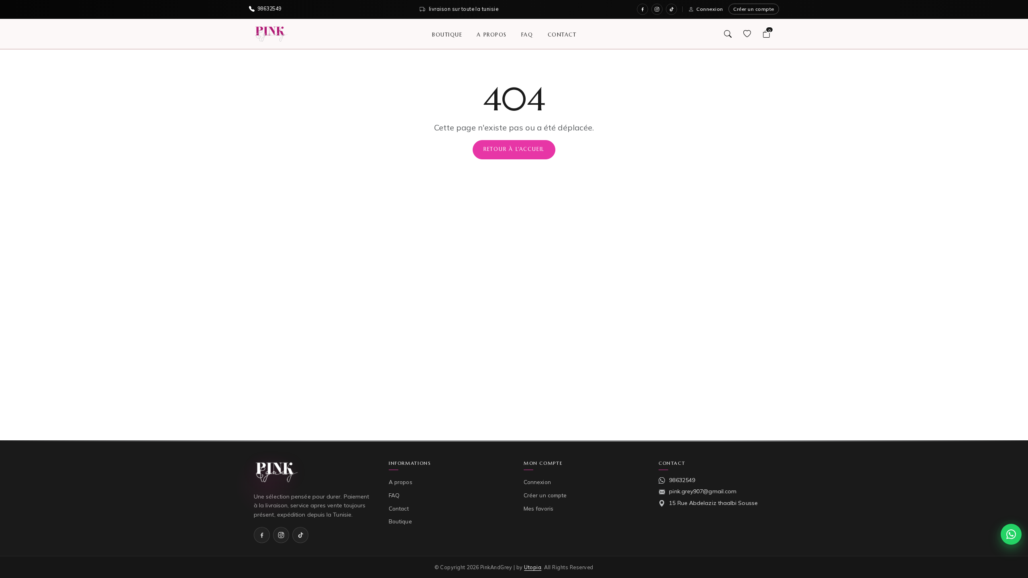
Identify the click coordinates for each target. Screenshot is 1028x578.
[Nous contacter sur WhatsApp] (1011, 534)
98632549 (682, 480)
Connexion (709, 9)
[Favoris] (747, 34)
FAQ (527, 34)
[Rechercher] (728, 34)
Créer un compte (753, 9)
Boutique (447, 34)
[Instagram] (657, 9)
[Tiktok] (671, 9)
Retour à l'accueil (514, 149)
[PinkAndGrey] (271, 34)
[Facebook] (642, 9)
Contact (562, 34)
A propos (491, 34)
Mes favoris (538, 508)
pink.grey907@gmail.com (702, 491)
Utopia (532, 567)
